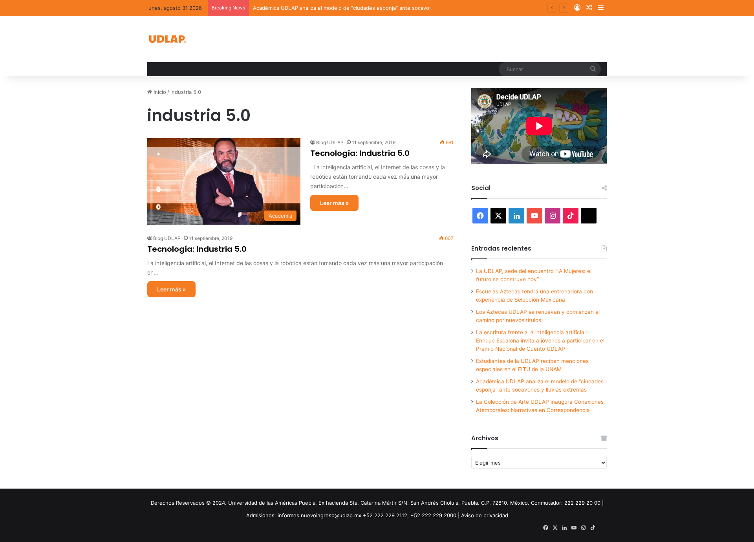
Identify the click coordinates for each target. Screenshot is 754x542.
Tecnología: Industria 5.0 (360, 153)
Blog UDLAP (330, 142)
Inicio (159, 92)
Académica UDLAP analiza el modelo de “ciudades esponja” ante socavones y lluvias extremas (368, 8)
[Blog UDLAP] (167, 39)
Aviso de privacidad (484, 515)
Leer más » (334, 203)
